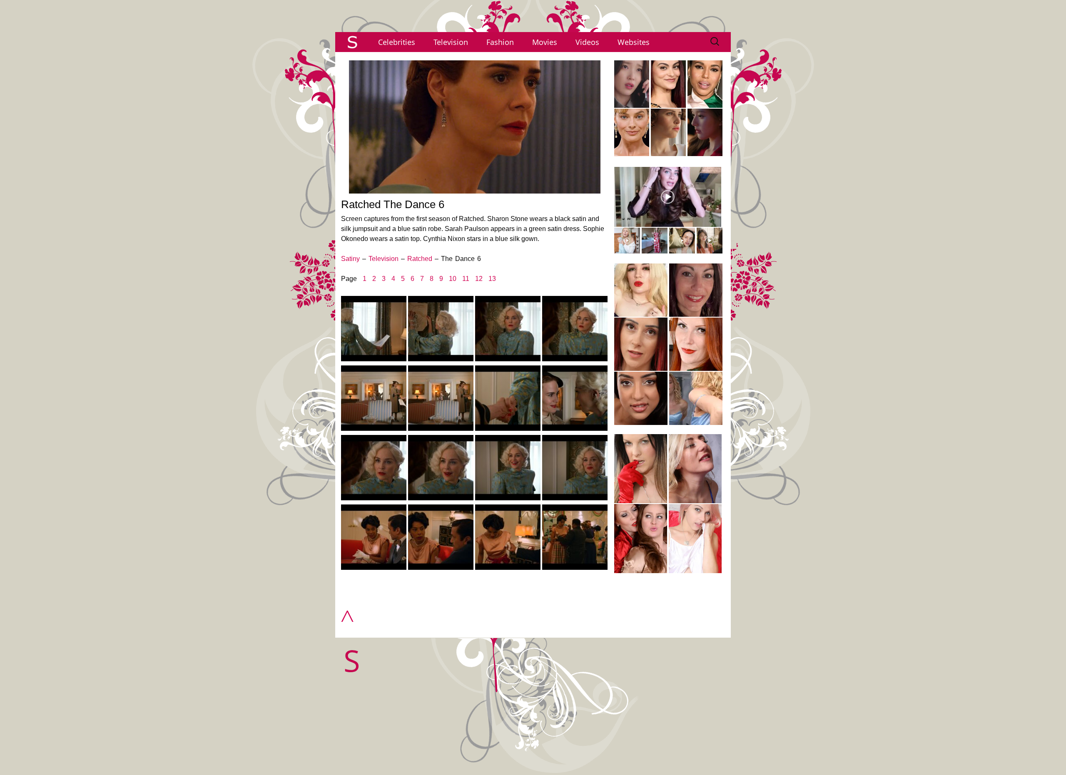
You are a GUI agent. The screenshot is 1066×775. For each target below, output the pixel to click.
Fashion (500, 42)
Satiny (350, 258)
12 (479, 278)
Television (450, 42)
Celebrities (396, 42)
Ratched (419, 258)
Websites (634, 42)
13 (492, 278)
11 (465, 278)
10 (452, 278)
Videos (587, 42)
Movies (544, 42)
